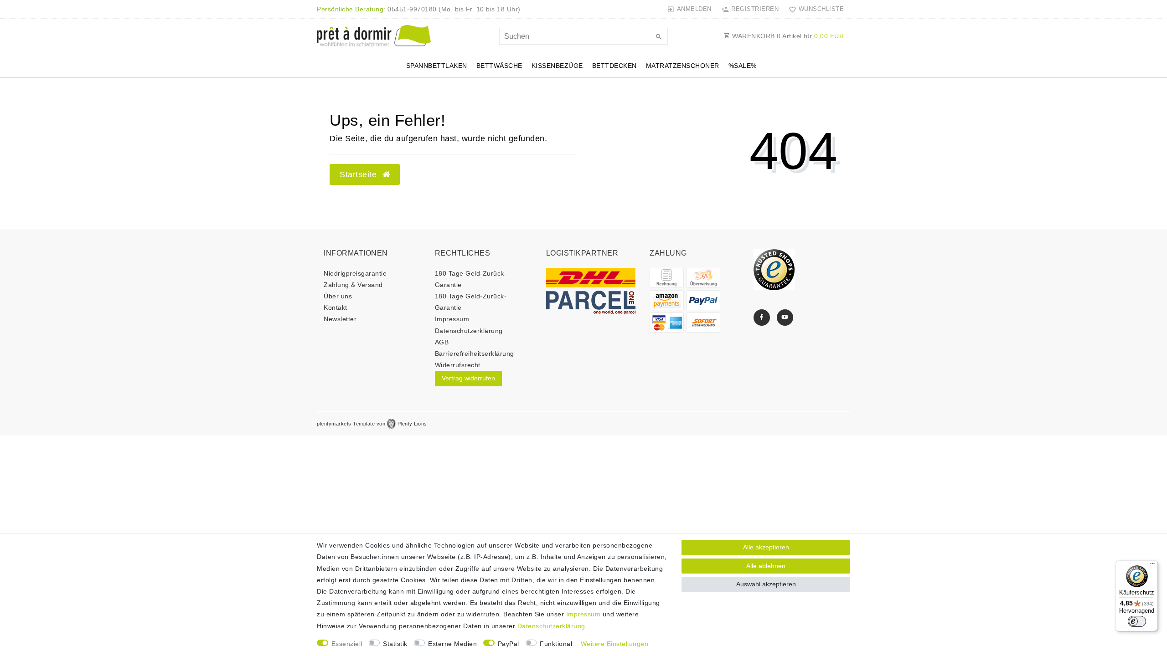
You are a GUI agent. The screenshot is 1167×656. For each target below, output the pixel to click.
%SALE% (742, 65)
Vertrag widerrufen (468, 378)
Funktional (556, 643)
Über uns (338, 296)
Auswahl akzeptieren (766, 584)
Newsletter (340, 319)
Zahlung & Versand (353, 284)
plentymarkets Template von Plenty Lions (372, 423)
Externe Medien (452, 643)
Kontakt (335, 307)
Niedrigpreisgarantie (355, 273)
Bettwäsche (499, 65)
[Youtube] (785, 317)
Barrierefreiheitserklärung (474, 353)
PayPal (508, 643)
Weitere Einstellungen (615, 643)
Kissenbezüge (557, 65)
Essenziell (346, 643)
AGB (442, 342)
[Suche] (658, 37)
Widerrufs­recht (457, 365)
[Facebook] (762, 317)
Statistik (395, 643)
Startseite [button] (359, 174)
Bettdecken (614, 65)
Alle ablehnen (765, 565)
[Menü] (1152, 565)
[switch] (1137, 621)
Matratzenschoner (682, 65)
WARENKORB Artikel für (787, 36)
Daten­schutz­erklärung (469, 330)
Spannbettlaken (436, 65)
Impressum (452, 319)
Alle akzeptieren (766, 547)
